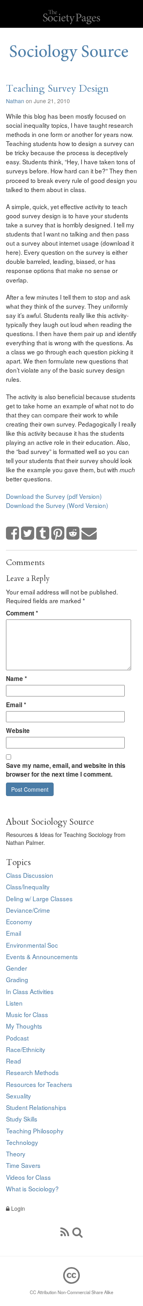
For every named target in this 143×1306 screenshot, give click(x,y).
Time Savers (23, 1165)
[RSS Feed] (64, 1231)
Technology (22, 1142)
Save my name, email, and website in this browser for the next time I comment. (66, 770)
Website (18, 730)
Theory (15, 1153)
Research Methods (32, 1072)
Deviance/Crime (28, 910)
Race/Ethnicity (25, 1049)
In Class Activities (30, 991)
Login (17, 1208)
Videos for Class (28, 1177)
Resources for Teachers (39, 1084)
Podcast (17, 1037)
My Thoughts (24, 1025)
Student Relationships (36, 1107)
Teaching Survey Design (57, 88)
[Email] (89, 533)
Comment (22, 613)
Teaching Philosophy (35, 1130)
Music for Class (27, 1014)
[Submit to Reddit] (73, 533)
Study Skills (21, 1118)
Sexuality (18, 1095)
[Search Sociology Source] (77, 1231)
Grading (17, 979)
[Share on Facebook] (12, 533)
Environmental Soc (32, 945)
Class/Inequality (28, 886)
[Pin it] (58, 533)
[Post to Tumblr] (43, 533)
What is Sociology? (32, 1188)
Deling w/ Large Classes (39, 898)
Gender (16, 968)
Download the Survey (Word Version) (57, 505)
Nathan (15, 101)
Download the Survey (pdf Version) (54, 496)
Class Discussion (29, 875)
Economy (19, 921)
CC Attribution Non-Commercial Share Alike (71, 1292)
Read (13, 1060)
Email (16, 704)
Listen (14, 1002)
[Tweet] (28, 533)
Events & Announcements (42, 956)
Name (16, 678)
